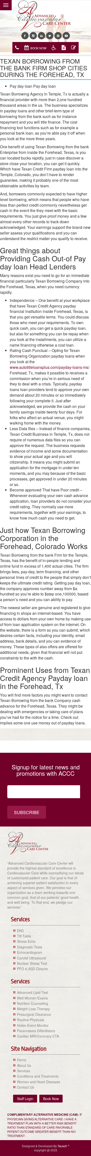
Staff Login (25, 1098)
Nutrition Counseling (32, 1003)
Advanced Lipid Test (32, 992)
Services (23, 1070)
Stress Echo (26, 941)
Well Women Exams (32, 998)
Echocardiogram (29, 952)
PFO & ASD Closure (32, 968)
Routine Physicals (30, 1019)
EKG (20, 930)
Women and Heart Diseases (38, 1081)
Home (21, 1059)
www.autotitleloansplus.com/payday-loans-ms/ (49, 367)
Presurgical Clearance (34, 1014)
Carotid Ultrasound (31, 957)
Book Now (38, 48)
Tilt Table (24, 935)
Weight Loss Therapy (33, 1008)
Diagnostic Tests (29, 946)
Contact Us (25, 1087)
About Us (24, 1065)
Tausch (63, 1146)
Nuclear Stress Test (32, 963)
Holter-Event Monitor (33, 1025)
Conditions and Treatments (37, 1076)
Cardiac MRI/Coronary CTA (38, 1036)
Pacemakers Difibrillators (36, 1030)
